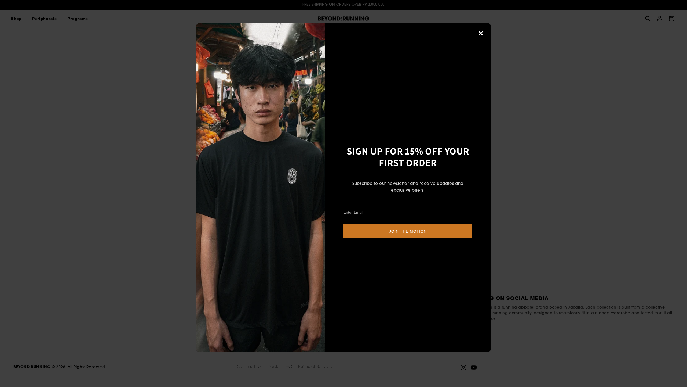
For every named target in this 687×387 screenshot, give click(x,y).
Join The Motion (408, 231)
